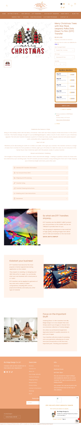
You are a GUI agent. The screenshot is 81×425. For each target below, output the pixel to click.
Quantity (57, 61)
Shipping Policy (33, 380)
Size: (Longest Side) (60, 47)
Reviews (31, 366)
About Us (31, 371)
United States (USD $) (11, 417)
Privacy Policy (33, 385)
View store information (63, 120)
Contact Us (32, 368)
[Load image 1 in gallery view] (7, 63)
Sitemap (31, 391)
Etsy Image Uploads (35, 374)
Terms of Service (34, 377)
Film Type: (57, 54)
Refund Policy (33, 382)
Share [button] (58, 123)
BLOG (30, 393)
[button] (7, 5)
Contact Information (35, 388)
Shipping (57, 39)
